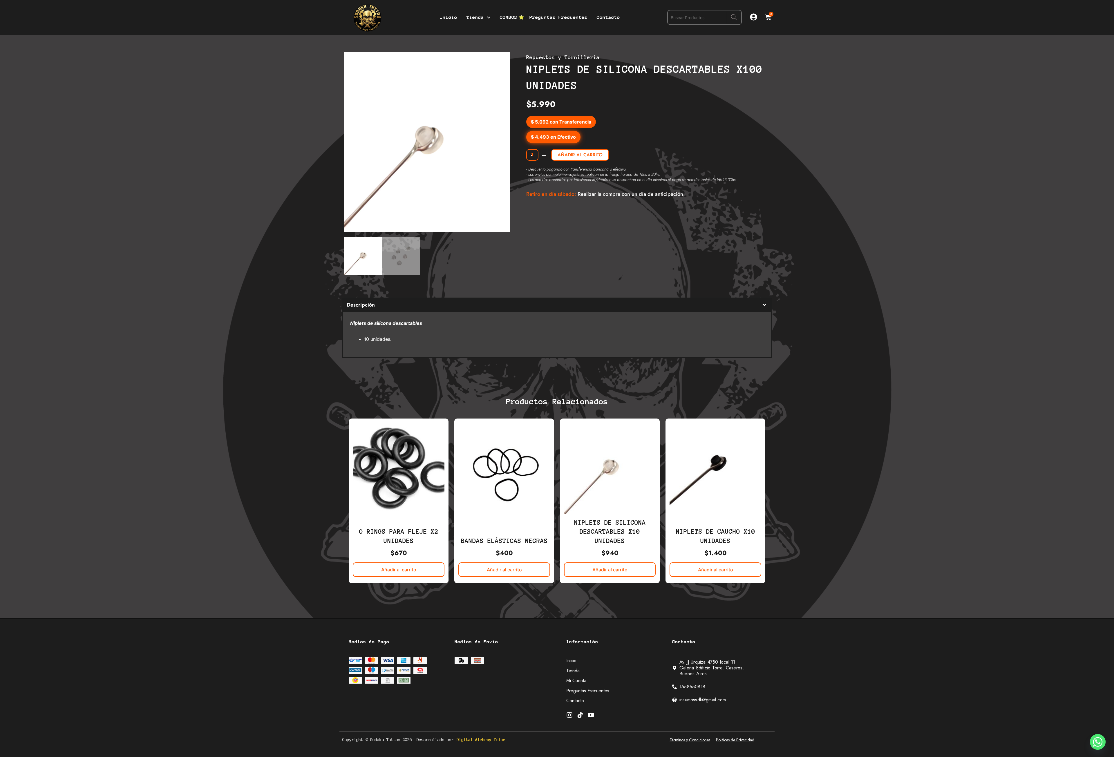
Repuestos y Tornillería (563, 57)
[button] (500, 62)
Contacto (608, 17)
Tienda (475, 17)
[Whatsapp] (1098, 742)
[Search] (734, 17)
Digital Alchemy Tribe (481, 739)
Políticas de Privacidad (735, 740)
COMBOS (508, 17)
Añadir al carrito (580, 154)
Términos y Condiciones (690, 740)
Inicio (448, 17)
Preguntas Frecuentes (558, 17)
